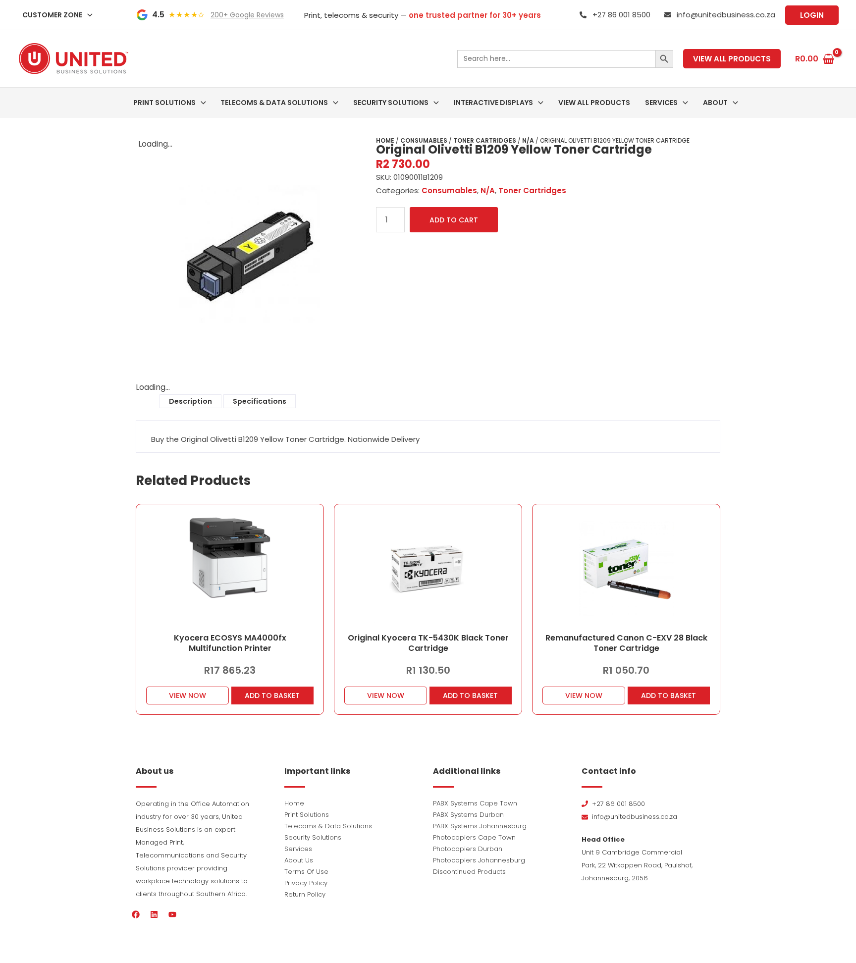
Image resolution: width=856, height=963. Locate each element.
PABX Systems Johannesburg (480, 826)
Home (385, 140)
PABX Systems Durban (468, 814)
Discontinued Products (469, 871)
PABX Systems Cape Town (475, 803)
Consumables (423, 140)
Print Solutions (306, 814)
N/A (528, 140)
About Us (298, 860)
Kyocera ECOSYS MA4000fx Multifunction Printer (230, 643)
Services (298, 849)
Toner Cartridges (484, 140)
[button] (87, 14)
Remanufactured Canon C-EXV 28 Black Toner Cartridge (626, 643)
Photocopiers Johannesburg (479, 860)
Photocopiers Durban (467, 849)
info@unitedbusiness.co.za (726, 14)
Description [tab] (190, 401)
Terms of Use (306, 871)
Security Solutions (312, 837)
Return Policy (304, 894)
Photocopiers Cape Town (474, 837)
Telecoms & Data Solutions (328, 826)
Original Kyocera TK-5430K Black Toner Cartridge (428, 643)
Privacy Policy (305, 883)
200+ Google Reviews (247, 14)
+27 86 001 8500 (621, 14)
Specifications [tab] (259, 401)
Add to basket (272, 695)
